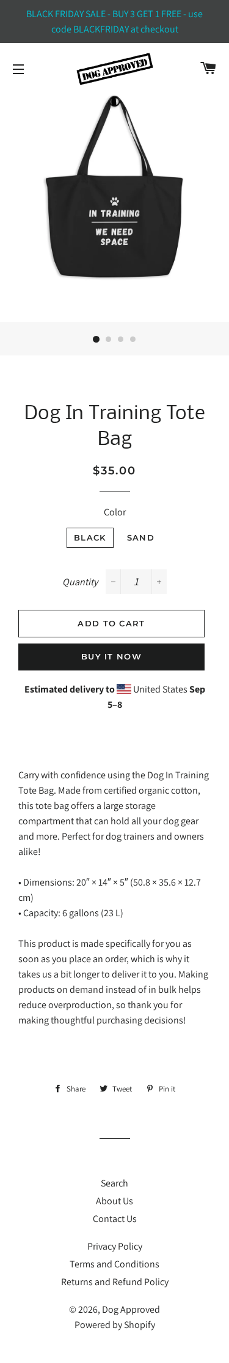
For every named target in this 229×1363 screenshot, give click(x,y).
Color (115, 512)
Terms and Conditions (114, 1264)
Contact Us (115, 1218)
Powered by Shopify (115, 1324)
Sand (140, 537)
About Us (114, 1200)
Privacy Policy (114, 1246)
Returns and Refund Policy (115, 1281)
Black (90, 537)
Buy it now (111, 656)
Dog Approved (131, 1309)
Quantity (80, 581)
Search (114, 1183)
